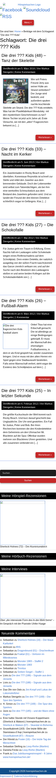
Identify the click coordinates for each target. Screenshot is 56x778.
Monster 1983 (24, 665)
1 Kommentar (22, 317)
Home (17, 31)
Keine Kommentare (25, 72)
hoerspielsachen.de (36, 771)
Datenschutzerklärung (25, 776)
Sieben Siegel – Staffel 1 (30, 672)
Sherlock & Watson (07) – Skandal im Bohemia (28, 725)
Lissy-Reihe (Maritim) (37, 746)
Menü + (28, 22)
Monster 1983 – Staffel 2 (30, 661)
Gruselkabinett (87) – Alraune (18, 736)
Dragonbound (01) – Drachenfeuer (35, 650)
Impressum (6, 776)
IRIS (18, 647)
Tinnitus (21, 668)
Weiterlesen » (46, 138)
